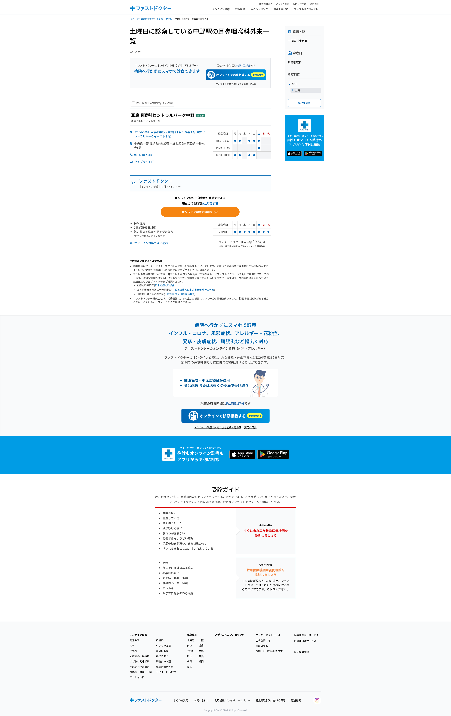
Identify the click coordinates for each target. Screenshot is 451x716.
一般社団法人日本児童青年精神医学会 (193, 289)
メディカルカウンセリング (229, 634)
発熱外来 (135, 640)
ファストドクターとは (306, 9)
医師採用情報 (301, 652)
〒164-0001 (169, 134)
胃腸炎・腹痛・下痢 (141, 672)
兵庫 (201, 645)
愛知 (189, 666)
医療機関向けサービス (306, 635)
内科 (132, 645)
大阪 (201, 640)
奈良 (201, 656)
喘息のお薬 (162, 656)
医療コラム (262, 645)
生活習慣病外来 (164, 666)
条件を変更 (304, 103)
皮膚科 (159, 640)
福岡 (201, 661)
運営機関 (314, 3)
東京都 (159, 18)
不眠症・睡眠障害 (139, 666)
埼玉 (189, 656)
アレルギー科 (137, 677)
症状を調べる (281, 9)
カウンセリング (259, 9)
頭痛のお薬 (162, 651)
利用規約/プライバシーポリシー (232, 700)
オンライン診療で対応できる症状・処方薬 (236, 83)
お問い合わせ (299, 3)
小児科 (133, 651)
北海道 (190, 640)
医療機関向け (265, 3)
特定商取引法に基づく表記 (270, 700)
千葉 (189, 661)
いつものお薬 (163, 645)
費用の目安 (250, 427)
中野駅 (169, 18)
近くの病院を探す (145, 18)
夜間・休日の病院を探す (269, 651)
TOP (132, 18)
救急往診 (240, 9)
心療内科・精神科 (139, 656)
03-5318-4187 (143, 154)
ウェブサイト (142, 162)
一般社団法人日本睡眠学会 (179, 294)
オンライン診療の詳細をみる (200, 212)
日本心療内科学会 (165, 285)
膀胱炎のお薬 (163, 661)
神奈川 (190, 651)
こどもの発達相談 (139, 661)
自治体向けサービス (305, 640)
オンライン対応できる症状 (151, 243)
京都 (201, 651)
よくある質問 (282, 3)
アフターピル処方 (166, 672)
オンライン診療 (221, 9)
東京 (189, 645)
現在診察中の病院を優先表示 (154, 103)
